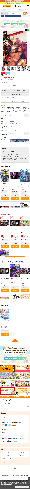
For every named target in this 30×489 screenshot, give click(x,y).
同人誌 (8, 18)
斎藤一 (2, 191)
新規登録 (19, 6)
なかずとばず (7, 400)
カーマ (2, 329)
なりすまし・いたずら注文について (21, 478)
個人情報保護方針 (16, 475)
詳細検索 (27, 13)
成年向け (8, 9)
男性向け (21, 9)
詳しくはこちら (26, 445)
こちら (13, 151)
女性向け (27, 9)
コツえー (7, 15)
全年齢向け (3, 9)
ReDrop (2, 324)
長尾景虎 (7, 240)
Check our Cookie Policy (8, 487)
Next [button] (29, 48)
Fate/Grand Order (4, 190)
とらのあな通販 (3, 18)
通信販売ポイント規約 (24, 472)
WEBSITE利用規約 (6, 472)
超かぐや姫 (6, 405)
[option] (15, 48)
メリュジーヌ (23, 193)
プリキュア (18, 15)
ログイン (24, 6)
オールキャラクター (24, 239)
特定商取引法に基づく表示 (9, 478)
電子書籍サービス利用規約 (7, 475)
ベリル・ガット (14, 239)
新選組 (6, 191)
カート (6, 198)
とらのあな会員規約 (15, 472)
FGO (5, 402)
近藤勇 (16, 193)
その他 (22, 237)
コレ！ (2, 234)
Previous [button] (1, 48)
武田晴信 (2, 240)
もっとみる (26, 406)
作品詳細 (5, 290)
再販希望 (15, 86)
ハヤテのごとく (7, 399)
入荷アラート (26, 115)
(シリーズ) (17, 18)
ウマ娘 (2, 15)
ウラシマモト (12, 15)
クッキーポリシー (25, 475)
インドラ (12, 193)
